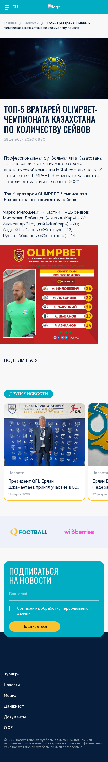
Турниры (12, 674)
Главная (10, 23)
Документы (15, 717)
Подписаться (34, 626)
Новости (32, 23)
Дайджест (14, 706)
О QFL (9, 728)
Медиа (10, 695)
